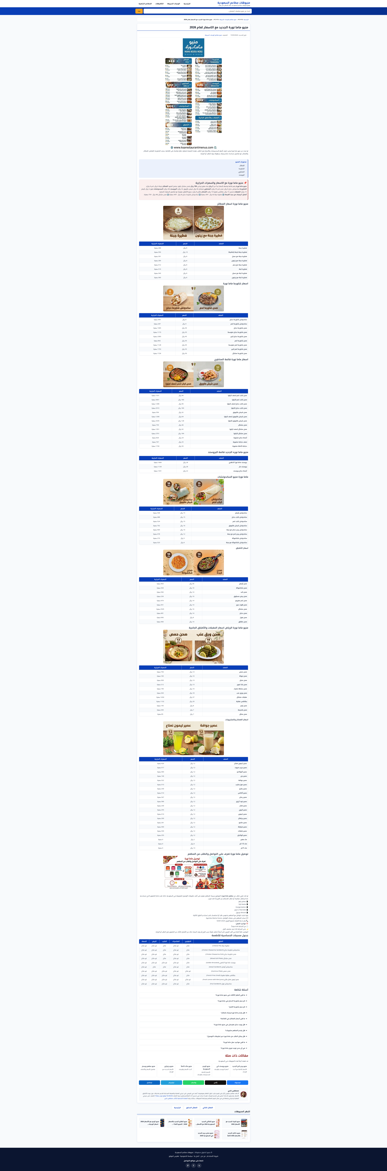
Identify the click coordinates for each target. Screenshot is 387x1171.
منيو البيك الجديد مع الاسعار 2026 (233, 1123)
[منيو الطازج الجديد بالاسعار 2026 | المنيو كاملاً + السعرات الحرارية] (190, 1123)
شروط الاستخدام (212, 1156)
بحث (139, 11)
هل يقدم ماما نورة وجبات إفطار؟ (233, 1013)
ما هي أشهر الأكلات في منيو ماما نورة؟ (230, 995)
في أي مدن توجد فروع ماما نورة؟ (233, 1048)
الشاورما (241, 169)
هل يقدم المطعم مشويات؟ (235, 1030)
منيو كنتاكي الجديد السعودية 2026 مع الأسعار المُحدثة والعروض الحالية (206, 1123)
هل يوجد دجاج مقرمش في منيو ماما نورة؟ (229, 1025)
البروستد (241, 175)
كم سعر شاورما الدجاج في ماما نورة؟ (231, 1001)
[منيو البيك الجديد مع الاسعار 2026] (244, 1123)
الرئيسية (246, 19)
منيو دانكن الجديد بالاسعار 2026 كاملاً (233, 1134)
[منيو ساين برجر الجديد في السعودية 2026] (216, 1134)
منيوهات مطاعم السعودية (233, 2)
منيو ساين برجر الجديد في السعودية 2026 (205, 1134)
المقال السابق (191, 1107)
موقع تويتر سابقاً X (161, 1096)
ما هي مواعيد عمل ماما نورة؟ (234, 1042)
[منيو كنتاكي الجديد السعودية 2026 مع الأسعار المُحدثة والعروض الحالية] (217, 1123)
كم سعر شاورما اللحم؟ (237, 1007)
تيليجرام (171, 1083)
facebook (170, 1096)
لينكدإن (149, 1083)
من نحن (203, 1156)
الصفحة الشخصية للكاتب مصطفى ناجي (176, 1098)
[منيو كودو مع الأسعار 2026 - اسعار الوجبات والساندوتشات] (162, 1123)
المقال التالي (208, 1107)
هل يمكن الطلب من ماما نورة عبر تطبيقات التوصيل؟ (226, 1036)
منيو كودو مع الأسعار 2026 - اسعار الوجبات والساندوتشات (150, 1123)
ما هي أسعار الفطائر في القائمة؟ (232, 1019)
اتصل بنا (196, 1156)
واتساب (193, 1083)
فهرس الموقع (174, 1156)
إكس (215, 1083)
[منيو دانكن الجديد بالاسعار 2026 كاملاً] (244, 1134)
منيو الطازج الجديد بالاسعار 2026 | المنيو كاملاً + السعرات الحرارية (177, 1123)
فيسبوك (237, 1083)
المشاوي (241, 172)
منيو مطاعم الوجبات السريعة (227, 19)
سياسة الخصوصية (186, 1156)
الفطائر (242, 166)
